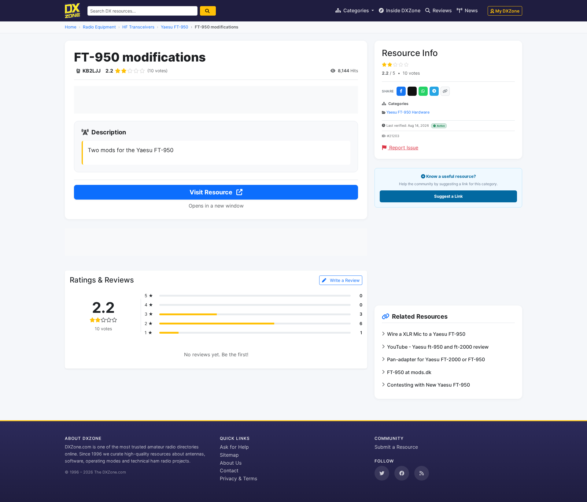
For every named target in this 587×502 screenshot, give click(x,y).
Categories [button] (356, 10)
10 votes (411, 73)
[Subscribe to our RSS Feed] (421, 473)
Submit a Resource (396, 447)
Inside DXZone (402, 10)
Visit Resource (212, 192)
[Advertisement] (216, 100)
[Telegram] (434, 91)
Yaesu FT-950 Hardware (408, 112)
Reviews (441, 10)
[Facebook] (401, 91)
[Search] (208, 11)
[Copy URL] (445, 91)
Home (70, 26)
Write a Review (344, 280)
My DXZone (507, 10)
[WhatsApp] (423, 91)
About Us (231, 463)
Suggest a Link (448, 196)
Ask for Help (234, 447)
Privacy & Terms (238, 478)
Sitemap (229, 455)
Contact (229, 470)
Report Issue (403, 147)
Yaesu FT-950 (174, 26)
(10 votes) (157, 70)
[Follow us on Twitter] (382, 473)
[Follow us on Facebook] (401, 473)
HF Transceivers (138, 26)
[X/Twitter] (412, 91)
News (470, 10)
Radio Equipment (99, 26)
